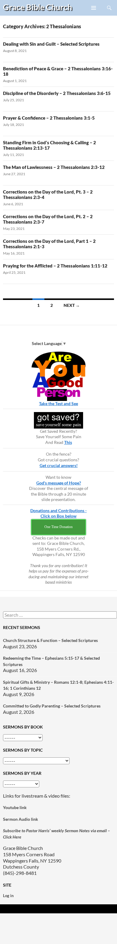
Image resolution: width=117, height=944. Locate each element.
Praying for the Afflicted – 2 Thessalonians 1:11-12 (55, 265)
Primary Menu (93, 15)
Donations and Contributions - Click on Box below (58, 513)
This (68, 442)
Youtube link (15, 807)
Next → (72, 305)
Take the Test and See (58, 403)
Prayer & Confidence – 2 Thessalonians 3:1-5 (49, 118)
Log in (8, 895)
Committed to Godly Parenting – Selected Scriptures (51, 705)
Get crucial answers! (59, 465)
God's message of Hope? (58, 482)
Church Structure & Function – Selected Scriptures (50, 640)
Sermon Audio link (20, 819)
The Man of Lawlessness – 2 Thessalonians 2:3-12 (54, 167)
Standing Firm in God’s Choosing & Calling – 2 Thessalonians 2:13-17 (49, 145)
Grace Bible (37, 7)
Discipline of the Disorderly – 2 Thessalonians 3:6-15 (57, 93)
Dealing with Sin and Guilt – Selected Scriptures (51, 44)
